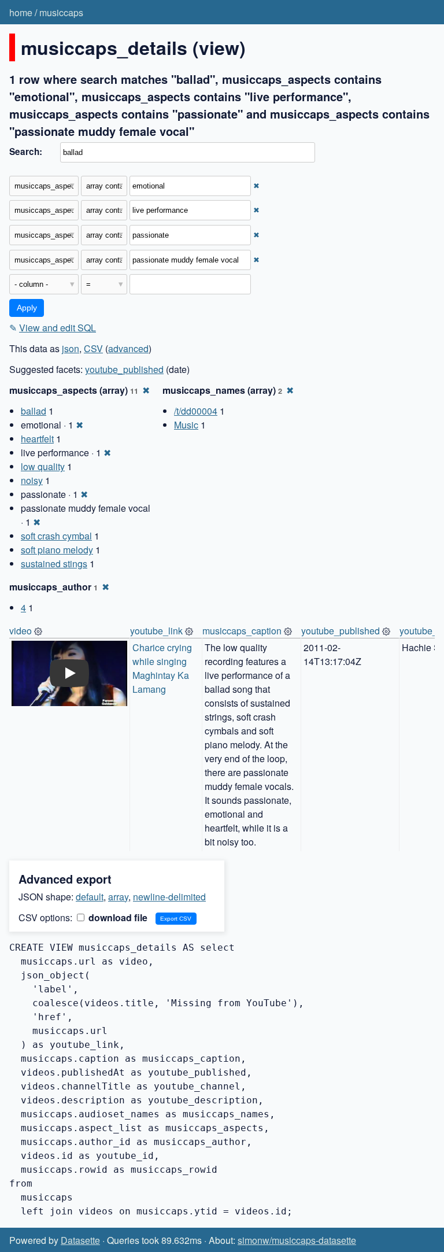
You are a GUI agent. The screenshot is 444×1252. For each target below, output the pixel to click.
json (70, 348)
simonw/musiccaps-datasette (297, 1240)
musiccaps (61, 12)
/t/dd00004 (195, 411)
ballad (33, 411)
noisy (32, 480)
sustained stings (54, 563)
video (20, 630)
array (118, 896)
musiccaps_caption (242, 630)
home (20, 12)
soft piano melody (57, 549)
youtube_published (124, 369)
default (89, 896)
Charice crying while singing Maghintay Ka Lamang (163, 668)
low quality (43, 466)
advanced (128, 348)
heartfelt (37, 438)
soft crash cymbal (56, 535)
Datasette (80, 1240)
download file (116, 917)
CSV (93, 348)
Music (186, 424)
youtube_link (156, 630)
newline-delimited (169, 896)
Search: (25, 151)
